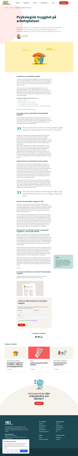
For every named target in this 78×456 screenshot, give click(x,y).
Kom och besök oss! (9, 434)
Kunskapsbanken (44, 2)
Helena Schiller (25, 35)
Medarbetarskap (42, 425)
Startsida (6, 7)
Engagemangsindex (43, 431)
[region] (15, 446)
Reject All (16, 451)
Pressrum (58, 439)
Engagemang (42, 427)
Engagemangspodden (43, 439)
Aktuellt (34, 2)
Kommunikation (42, 429)
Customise (8, 451)
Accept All (24, 451)
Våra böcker (58, 429)
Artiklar (40, 437)
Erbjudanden (26, 2)
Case (57, 431)
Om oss (53, 2)
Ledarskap (41, 423)
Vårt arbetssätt (59, 425)
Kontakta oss (64, 2)
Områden (18, 2)
